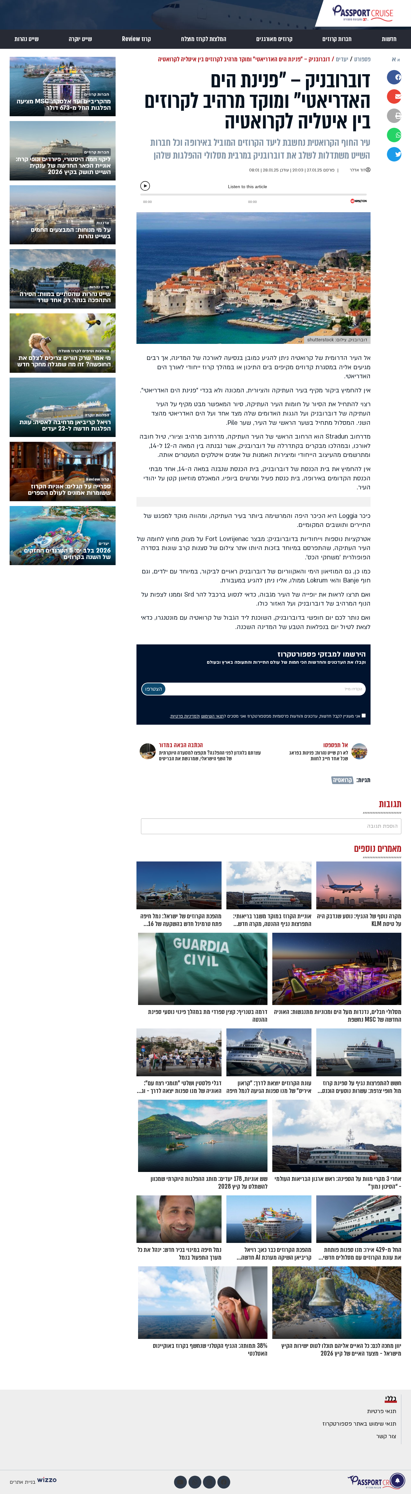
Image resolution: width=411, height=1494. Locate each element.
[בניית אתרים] (47, 1482)
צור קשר (386, 1436)
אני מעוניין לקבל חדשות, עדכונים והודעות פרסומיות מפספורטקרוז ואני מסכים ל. (266, 716)
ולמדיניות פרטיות (185, 716)
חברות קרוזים (337, 39)
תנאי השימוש (212, 716)
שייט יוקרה (80, 39)
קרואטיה (342, 780)
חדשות (389, 39)
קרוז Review (136, 39)
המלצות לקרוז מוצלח (203, 39)
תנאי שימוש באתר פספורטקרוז (359, 1424)
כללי (390, 1398)
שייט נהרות (26, 39)
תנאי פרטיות (381, 1411)
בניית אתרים (23, 1482)
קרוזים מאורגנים (274, 39)
